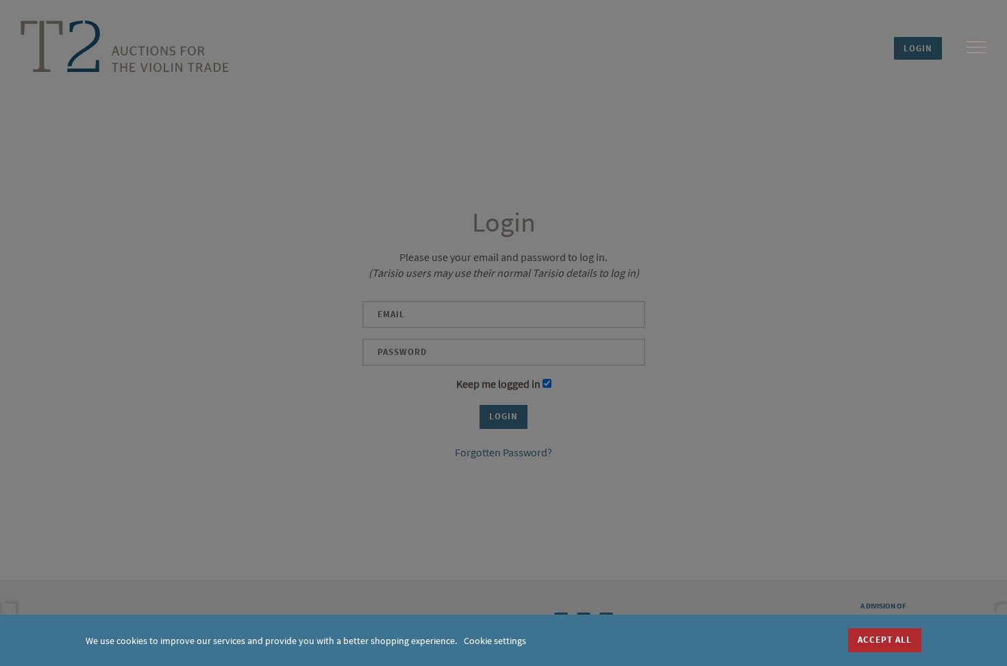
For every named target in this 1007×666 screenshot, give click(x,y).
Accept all (885, 639)
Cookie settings (495, 640)
